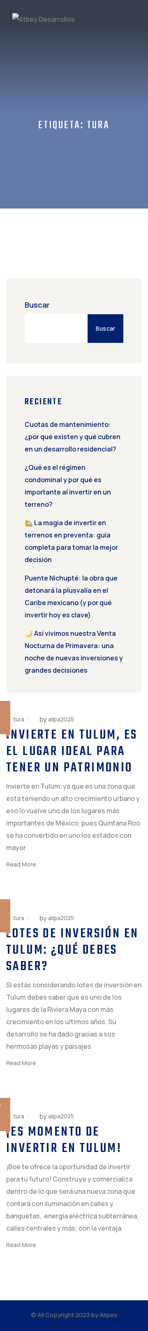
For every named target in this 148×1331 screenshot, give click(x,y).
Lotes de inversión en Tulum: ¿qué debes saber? (72, 950)
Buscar (37, 305)
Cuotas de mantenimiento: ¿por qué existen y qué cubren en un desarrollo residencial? (72, 436)
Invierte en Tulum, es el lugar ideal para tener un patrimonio (71, 751)
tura (18, 719)
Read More (21, 864)
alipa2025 (61, 719)
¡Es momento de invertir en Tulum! (64, 1140)
